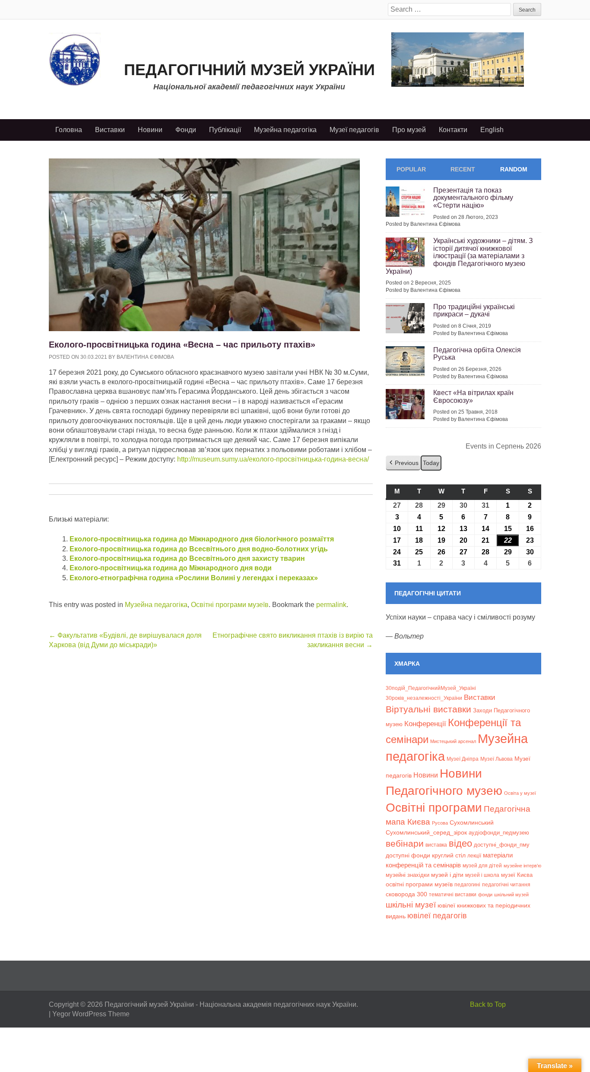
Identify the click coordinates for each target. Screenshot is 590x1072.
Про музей (409, 129)
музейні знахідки (407, 875)
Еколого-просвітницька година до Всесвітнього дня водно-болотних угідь (199, 549)
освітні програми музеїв (419, 884)
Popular (411, 169)
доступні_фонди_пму (502, 844)
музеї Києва (517, 875)
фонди (485, 894)
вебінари (405, 843)
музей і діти (447, 874)
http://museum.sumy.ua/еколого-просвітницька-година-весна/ (273, 459)
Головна (68, 129)
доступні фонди (408, 855)
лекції (474, 855)
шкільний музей (511, 894)
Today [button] (431, 462)
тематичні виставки (452, 895)
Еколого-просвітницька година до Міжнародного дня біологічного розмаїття (202, 539)
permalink (331, 604)
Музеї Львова (496, 759)
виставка (436, 845)
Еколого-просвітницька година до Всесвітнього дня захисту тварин (187, 558)
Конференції (425, 723)
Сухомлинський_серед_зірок (426, 832)
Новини (150, 129)
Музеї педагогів (354, 129)
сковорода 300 (406, 894)
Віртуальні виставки (428, 709)
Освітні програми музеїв (230, 604)
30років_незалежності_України (424, 698)
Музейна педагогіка (285, 129)
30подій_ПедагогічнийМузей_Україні (431, 688)
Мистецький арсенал (453, 741)
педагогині (467, 884)
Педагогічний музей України (249, 70)
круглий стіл (449, 855)
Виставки (110, 129)
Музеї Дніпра (463, 759)
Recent (462, 169)
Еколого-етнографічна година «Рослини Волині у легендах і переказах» (194, 578)
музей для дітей (482, 865)
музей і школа (482, 875)
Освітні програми (434, 807)
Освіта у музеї (520, 793)
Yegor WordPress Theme (91, 1014)
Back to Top (488, 1004)
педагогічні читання (506, 885)
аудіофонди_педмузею (499, 832)
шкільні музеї (411, 904)
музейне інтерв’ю (522, 865)
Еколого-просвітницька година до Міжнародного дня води (171, 568)
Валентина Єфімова (145, 357)
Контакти (453, 129)
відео (460, 843)
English (492, 129)
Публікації (225, 129)
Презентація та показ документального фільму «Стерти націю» (473, 198)
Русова (440, 822)
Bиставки (479, 697)
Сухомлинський (472, 822)
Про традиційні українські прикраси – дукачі (474, 310)
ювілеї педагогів (437, 915)
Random (513, 169)
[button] (403, 463)
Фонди (185, 129)
